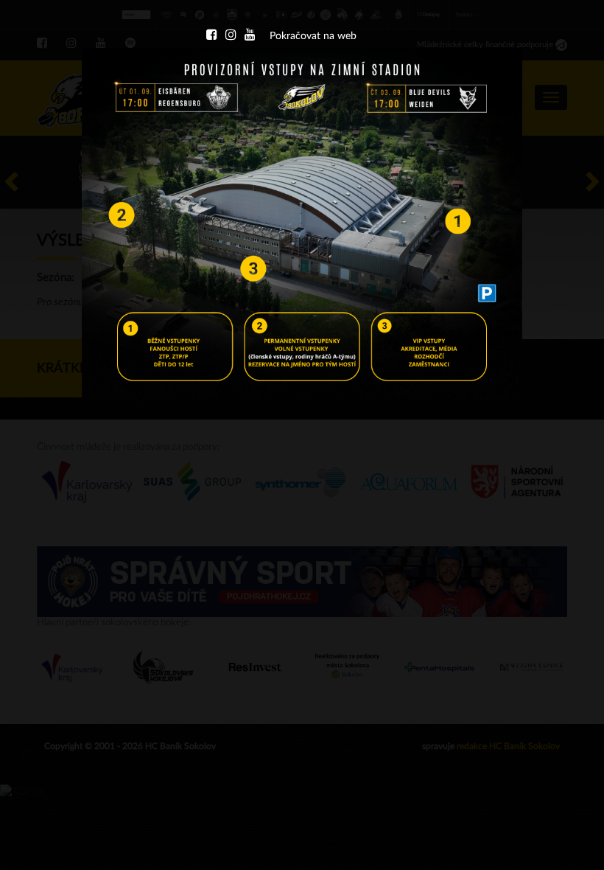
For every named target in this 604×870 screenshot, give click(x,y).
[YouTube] (250, 36)
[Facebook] (211, 36)
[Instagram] (230, 36)
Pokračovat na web (313, 36)
